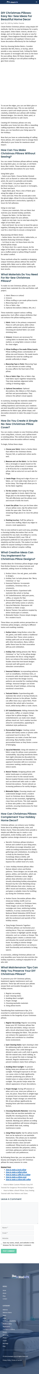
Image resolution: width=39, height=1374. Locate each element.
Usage (4, 1318)
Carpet (5, 1340)
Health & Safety (7, 1324)
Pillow (4, 1338)
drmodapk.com (11, 1356)
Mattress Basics (7, 1312)
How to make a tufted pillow (16, 1172)
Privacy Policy (7, 1360)
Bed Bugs (5, 1343)
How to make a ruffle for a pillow (18, 1175)
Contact (5, 1299)
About (4, 1293)
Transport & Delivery (9, 1329)
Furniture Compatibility (9, 1321)
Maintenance (6, 1326)
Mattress (5, 1310)
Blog (4, 1296)
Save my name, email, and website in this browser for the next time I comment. (18, 1244)
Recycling (5, 1335)
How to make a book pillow (16, 1170)
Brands (5, 1332)
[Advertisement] (19, 84)
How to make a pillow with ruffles (18, 1179)
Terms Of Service (17, 1360)
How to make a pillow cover (16, 1177)
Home (4, 1290)
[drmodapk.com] (9, 2)
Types (4, 1315)
